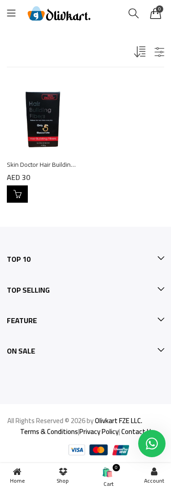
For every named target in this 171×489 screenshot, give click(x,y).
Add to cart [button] (17, 194)
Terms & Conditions (49, 431)
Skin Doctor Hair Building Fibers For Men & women (76, 164)
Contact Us (137, 431)
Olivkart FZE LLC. (118, 420)
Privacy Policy (99, 431)
